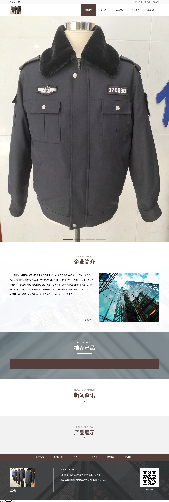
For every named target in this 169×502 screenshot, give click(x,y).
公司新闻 (76, 457)
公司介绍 (58, 457)
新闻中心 (120, 10)
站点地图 (129, 457)
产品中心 (135, 10)
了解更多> (87, 320)
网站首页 (89, 10)
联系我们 (151, 10)
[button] (68, 239)
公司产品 (93, 457)
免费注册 (156, 2)
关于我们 (104, 10)
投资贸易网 (138, 2)
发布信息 (147, 2)
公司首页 (40, 457)
